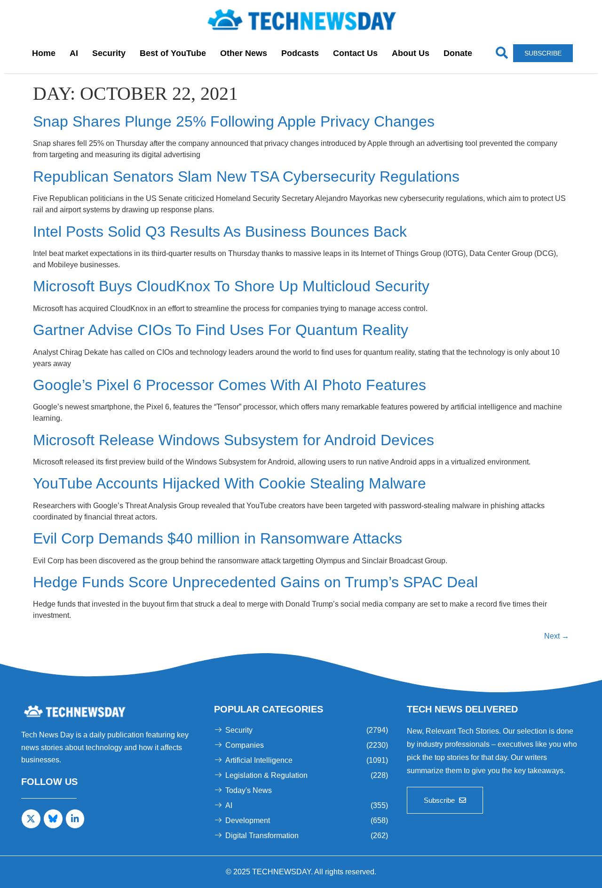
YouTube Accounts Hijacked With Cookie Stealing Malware (229, 483)
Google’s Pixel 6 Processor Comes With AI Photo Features (229, 384)
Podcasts (300, 53)
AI (74, 53)
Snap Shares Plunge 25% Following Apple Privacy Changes (234, 121)
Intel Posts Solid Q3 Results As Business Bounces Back (220, 231)
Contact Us (355, 53)
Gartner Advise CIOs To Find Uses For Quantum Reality (220, 329)
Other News (243, 53)
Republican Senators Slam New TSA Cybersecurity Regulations (246, 176)
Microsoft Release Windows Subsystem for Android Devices (233, 440)
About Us (410, 53)
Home (43, 53)
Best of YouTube (173, 53)
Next (556, 636)
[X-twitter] (31, 819)
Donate (458, 53)
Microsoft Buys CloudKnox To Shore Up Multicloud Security (231, 286)
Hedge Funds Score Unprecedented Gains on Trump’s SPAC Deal (255, 582)
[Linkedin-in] (75, 819)
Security (109, 53)
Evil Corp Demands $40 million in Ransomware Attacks (217, 538)
